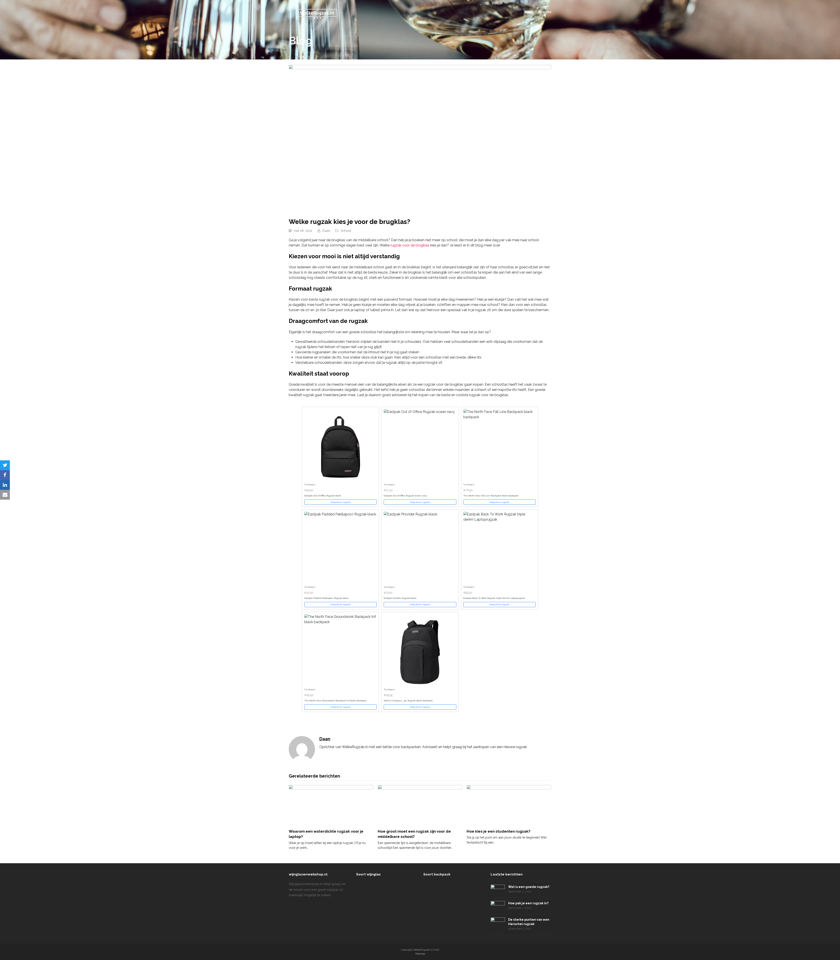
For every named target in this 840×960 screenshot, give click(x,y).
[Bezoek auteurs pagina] (302, 749)
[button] (5, 465)
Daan (326, 230)
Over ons (544, 12)
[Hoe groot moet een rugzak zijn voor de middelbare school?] (420, 805)
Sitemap (420, 953)
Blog (528, 12)
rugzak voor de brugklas (409, 245)
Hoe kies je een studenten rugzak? (498, 831)
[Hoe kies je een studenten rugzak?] (509, 805)
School (346, 230)
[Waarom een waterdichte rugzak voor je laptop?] (331, 805)
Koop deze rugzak (340, 502)
